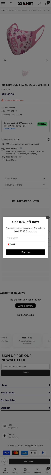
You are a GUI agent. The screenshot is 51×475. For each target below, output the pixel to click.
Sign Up (25, 252)
